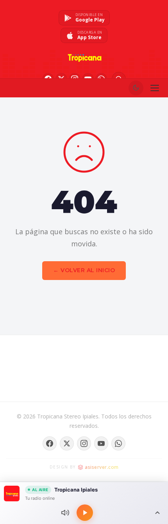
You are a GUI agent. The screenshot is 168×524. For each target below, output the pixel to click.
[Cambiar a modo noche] (136, 88)
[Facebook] (50, 443)
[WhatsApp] (118, 443)
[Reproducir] (85, 512)
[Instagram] (84, 443)
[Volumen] (65, 512)
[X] (67, 443)
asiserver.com (102, 467)
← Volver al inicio (84, 270)
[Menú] (154, 88)
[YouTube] (101, 443)
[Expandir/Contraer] (157, 512)
